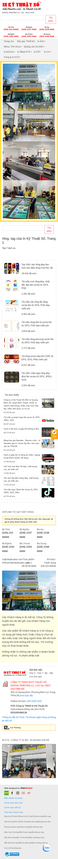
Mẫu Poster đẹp (25, 832)
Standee (18, 848)
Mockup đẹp (9, 827)
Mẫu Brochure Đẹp (11, 843)
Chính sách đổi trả (13, 807)
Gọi (54, 436)
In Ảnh (40, 41)
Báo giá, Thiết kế (25, 41)
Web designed (11, 788)
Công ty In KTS (11, 57)
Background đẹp (44, 822)
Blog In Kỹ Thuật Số (11, 816)
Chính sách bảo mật (13, 803)
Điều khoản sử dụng (13, 798)
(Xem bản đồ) (26, 695)
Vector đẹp (39, 816)
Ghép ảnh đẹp (32, 822)
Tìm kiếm (50, 19)
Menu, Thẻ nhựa (12, 46)
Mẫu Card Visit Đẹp (11, 832)
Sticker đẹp (24, 827)
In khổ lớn (9, 52)
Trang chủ (9, 41)
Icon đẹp (17, 827)
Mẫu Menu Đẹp (10, 838)
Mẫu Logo (47, 816)
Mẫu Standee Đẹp (36, 827)
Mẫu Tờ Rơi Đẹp (22, 838)
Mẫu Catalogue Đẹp (36, 838)
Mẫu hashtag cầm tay (39, 843)
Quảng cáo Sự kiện (33, 46)
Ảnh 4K (17, 822)
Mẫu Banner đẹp (37, 832)
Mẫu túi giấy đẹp (25, 843)
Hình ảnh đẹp (9, 822)
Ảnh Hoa (23, 822)
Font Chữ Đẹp (9, 848)
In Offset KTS (23, 52)
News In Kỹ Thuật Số (27, 816)
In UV (47, 52)
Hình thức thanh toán (13, 812)
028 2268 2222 (34, 701)
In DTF (37, 52)
